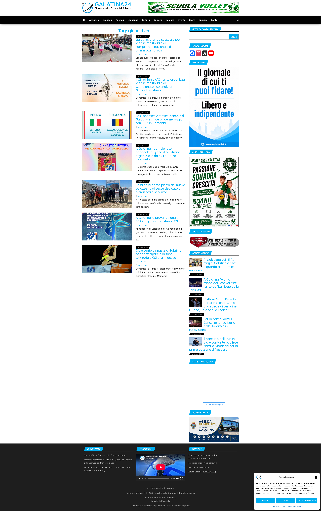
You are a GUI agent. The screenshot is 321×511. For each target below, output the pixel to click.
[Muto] (177, 478)
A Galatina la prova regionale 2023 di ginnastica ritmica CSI (157, 219)
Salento (170, 20)
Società (158, 20)
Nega (285, 500)
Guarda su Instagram (214, 405)
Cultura (146, 20)
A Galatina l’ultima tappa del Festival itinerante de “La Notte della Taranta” (214, 284)
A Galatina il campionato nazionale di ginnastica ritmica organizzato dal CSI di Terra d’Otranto (158, 153)
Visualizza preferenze (306, 500)
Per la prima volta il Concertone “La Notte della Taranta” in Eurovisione (212, 324)
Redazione (143, 54)
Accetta (265, 500)
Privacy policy (194, 471)
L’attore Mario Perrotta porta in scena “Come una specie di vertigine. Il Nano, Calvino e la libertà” (213, 304)
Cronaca (107, 20)
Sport (191, 20)
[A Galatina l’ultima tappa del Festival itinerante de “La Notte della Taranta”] (195, 282)
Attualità (94, 20)
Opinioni (202, 20)
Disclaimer (205, 467)
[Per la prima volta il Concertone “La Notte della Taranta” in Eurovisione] (195, 321)
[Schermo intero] (181, 478)
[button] (316, 477)
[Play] (139, 478)
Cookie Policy (275, 506)
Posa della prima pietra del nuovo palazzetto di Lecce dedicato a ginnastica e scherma (160, 188)
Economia (133, 20)
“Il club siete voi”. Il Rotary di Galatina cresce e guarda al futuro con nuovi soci (213, 265)
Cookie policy (209, 471)
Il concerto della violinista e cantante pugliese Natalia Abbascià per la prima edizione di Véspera (213, 344)
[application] (160, 467)
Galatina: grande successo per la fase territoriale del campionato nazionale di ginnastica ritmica (158, 44)
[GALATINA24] (83, 20)
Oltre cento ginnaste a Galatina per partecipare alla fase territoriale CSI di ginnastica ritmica (158, 255)
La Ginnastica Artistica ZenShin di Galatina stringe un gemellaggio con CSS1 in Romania (160, 119)
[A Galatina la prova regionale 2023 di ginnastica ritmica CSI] (107, 226)
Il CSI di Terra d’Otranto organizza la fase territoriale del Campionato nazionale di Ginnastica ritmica (160, 84)
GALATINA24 (113, 4)
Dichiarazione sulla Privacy (292, 506)
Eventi (181, 20)
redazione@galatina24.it (205, 463)
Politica (120, 20)
